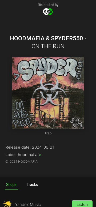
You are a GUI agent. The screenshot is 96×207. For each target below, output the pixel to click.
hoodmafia (29, 154)
